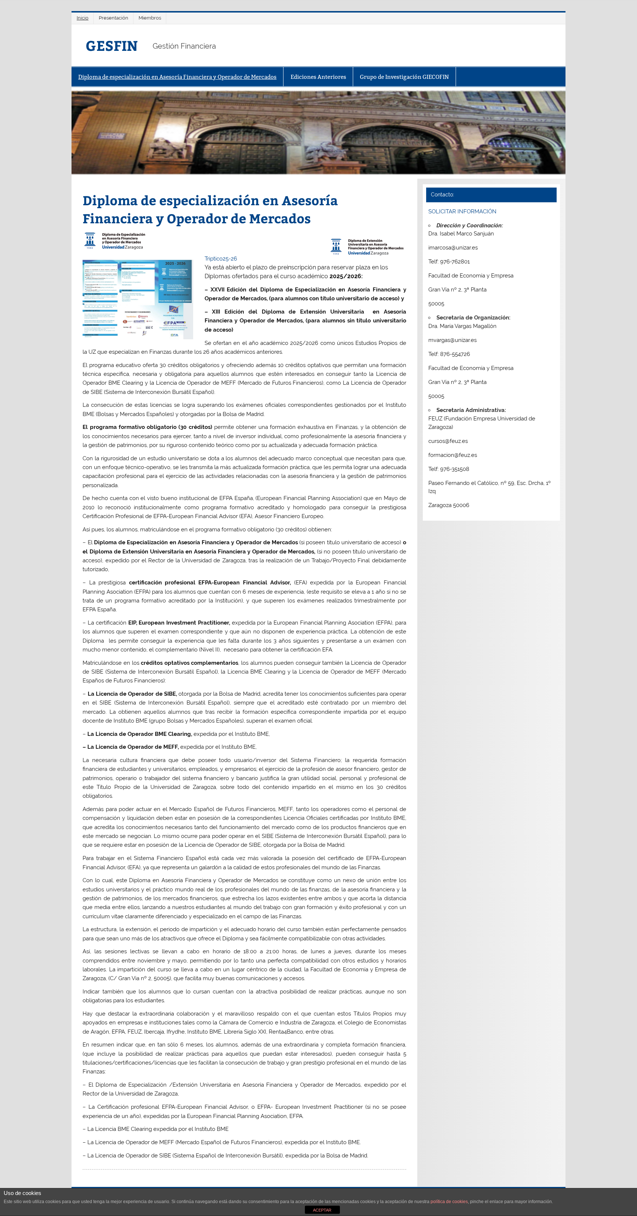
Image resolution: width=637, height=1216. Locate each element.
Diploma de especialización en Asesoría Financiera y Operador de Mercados (177, 76)
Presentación (113, 18)
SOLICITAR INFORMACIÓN (462, 211)
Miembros (150, 18)
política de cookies (449, 1201)
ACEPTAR (322, 1210)
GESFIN (112, 45)
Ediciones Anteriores (318, 76)
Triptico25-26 (221, 258)
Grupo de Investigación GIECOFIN (404, 76)
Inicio (82, 18)
